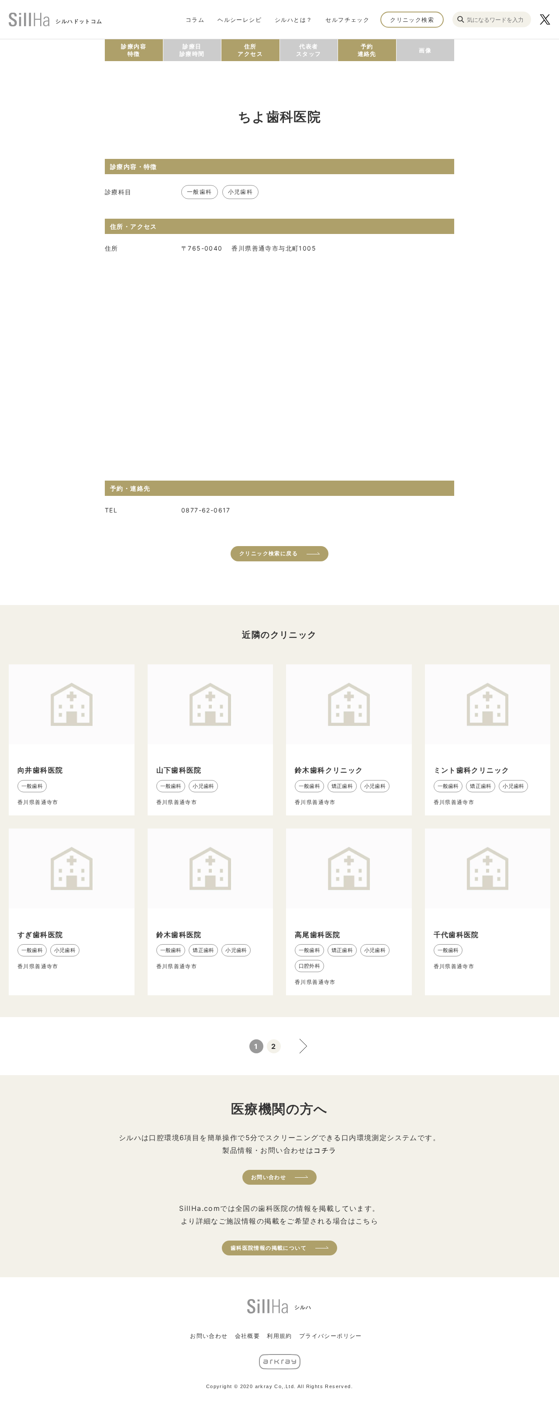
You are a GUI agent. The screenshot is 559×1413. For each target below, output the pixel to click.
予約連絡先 (367, 50)
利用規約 (279, 1335)
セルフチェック (347, 19)
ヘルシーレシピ (239, 19)
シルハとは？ (293, 19)
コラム (195, 19)
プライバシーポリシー (330, 1335)
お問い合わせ (268, 1177)
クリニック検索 (412, 19)
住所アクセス (250, 50)
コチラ (325, 1150)
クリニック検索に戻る (268, 553)
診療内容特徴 (133, 50)
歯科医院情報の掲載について (269, 1248)
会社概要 (247, 1335)
